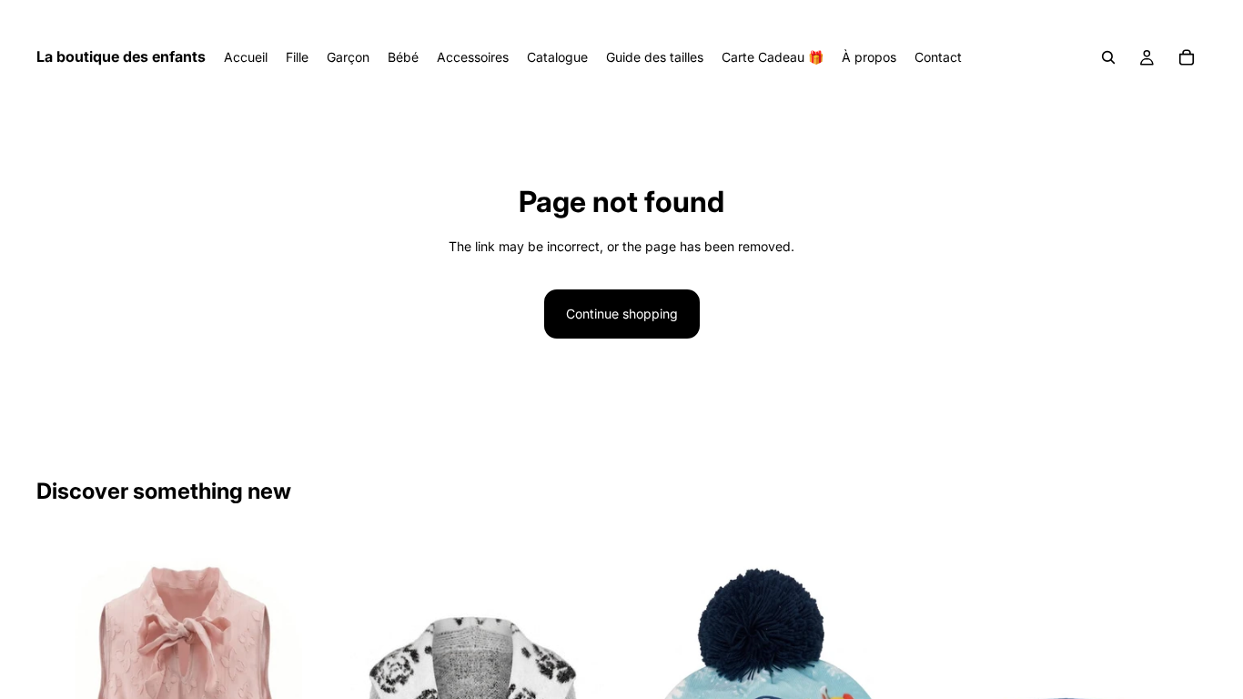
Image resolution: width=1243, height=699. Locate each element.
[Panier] (1187, 57)
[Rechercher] (1108, 57)
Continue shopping (622, 313)
